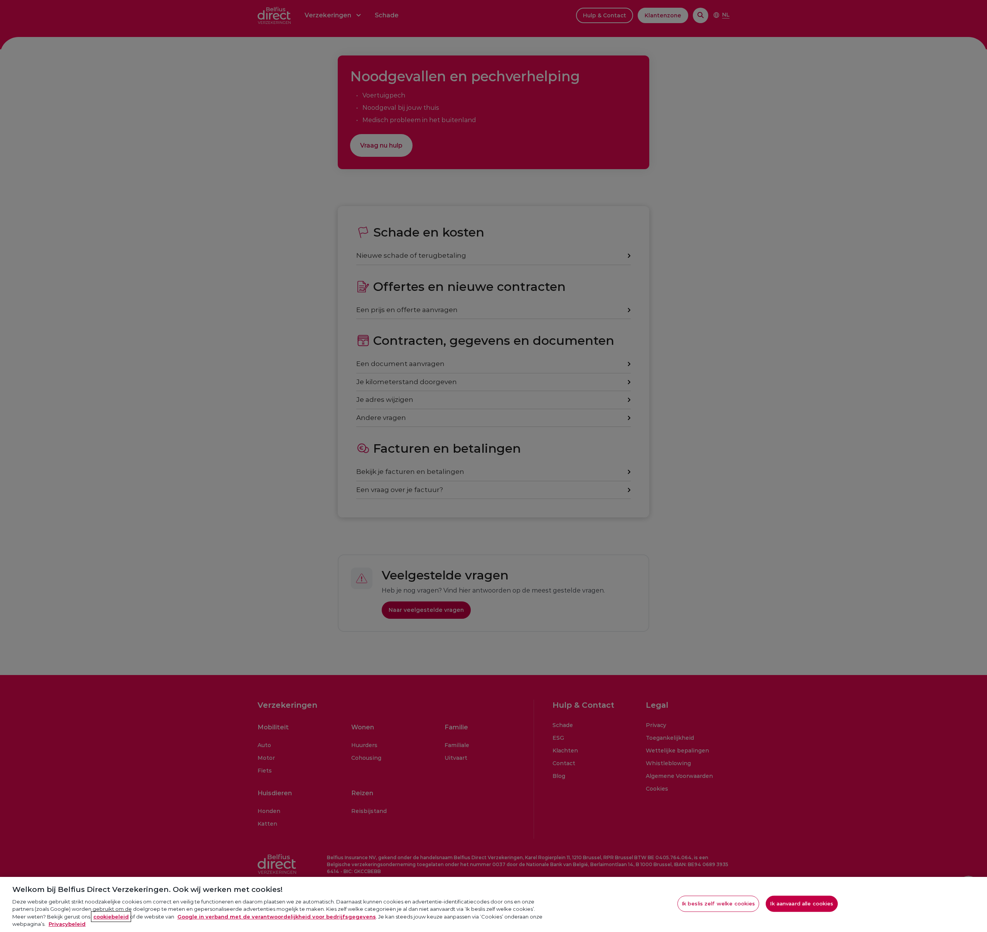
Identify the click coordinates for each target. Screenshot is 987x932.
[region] (493, 904)
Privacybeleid (67, 924)
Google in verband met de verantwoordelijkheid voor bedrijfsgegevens (276, 917)
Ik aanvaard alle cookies (801, 903)
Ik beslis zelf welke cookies (718, 903)
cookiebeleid (111, 917)
